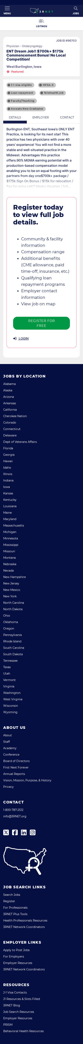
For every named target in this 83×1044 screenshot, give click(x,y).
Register (9, 901)
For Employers (13, 956)
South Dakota (13, 654)
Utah (6, 673)
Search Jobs (11, 895)
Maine (7, 512)
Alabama (9, 384)
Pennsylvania (12, 635)
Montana (9, 558)
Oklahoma (10, 622)
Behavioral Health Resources (23, 1031)
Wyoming (10, 712)
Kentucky (10, 500)
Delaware (10, 435)
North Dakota (13, 609)
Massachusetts (13, 525)
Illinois (7, 474)
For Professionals (15, 907)
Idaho (7, 467)
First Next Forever (16, 767)
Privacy (8, 787)
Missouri (9, 551)
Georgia (9, 455)
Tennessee (10, 660)
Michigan (9, 532)
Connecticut (12, 429)
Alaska (7, 390)
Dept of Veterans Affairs (20, 442)
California (10, 409)
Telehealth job (53, 92)
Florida (8, 448)
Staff (6, 742)
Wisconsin (10, 706)
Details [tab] (15, 117)
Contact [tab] (67, 117)
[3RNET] (41, 11)
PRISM (7, 1025)
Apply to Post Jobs (16, 950)
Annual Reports (14, 774)
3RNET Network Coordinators (24, 927)
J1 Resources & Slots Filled (21, 999)
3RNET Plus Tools (15, 914)
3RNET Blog (11, 1005)
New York (10, 596)
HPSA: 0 (48, 84)
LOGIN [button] (23, 338)
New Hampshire (14, 577)
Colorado (9, 422)
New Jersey (11, 583)
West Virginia (12, 699)
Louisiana (10, 506)
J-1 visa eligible (21, 84)
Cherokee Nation (15, 416)
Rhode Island (12, 641)
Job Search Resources (18, 1012)
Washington (12, 693)
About (7, 735)
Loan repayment (22, 92)
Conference (11, 754)
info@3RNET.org (14, 816)
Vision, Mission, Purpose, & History (27, 780)
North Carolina (13, 603)
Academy (10, 748)
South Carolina (13, 648)
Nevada (8, 570)
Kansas (8, 493)
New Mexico (11, 590)
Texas (7, 667)
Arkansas (9, 403)
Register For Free (41, 323)
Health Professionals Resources (25, 920)
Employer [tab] (40, 117)
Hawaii (8, 461)
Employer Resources (17, 963)
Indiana (8, 480)
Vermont (9, 680)
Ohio (6, 615)
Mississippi (10, 545)
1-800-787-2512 (13, 810)
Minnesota (10, 538)
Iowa (6, 487)
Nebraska (9, 564)
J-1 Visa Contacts (15, 992)
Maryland (9, 519)
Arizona (8, 397)
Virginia (8, 686)
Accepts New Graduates (27, 108)
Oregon (8, 628)
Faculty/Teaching (22, 100)
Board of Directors (16, 761)
